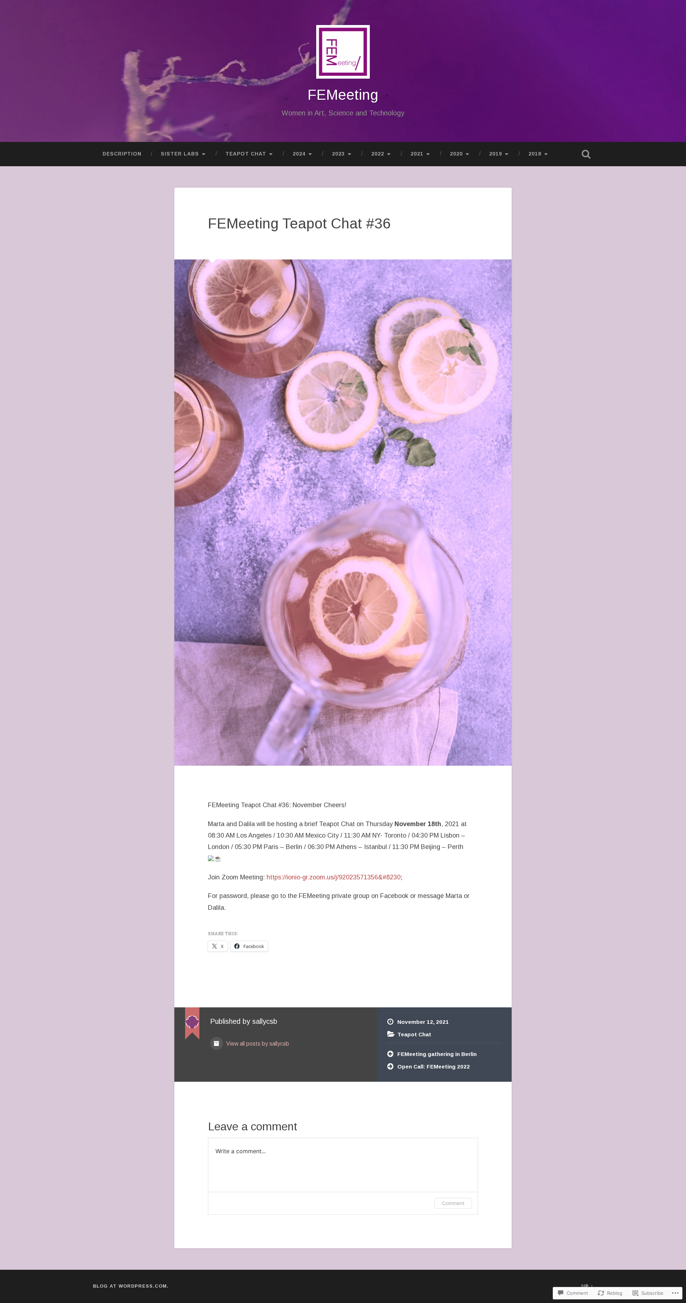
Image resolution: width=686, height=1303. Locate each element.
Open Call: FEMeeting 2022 (433, 1066)
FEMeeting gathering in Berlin (437, 1054)
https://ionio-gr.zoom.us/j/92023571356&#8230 (334, 877)
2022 (377, 154)
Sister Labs (180, 154)
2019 (495, 154)
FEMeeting (343, 95)
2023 (338, 154)
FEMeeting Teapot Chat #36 (299, 223)
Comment (453, 1203)
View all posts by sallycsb (257, 1044)
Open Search (586, 154)
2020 (456, 154)
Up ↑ (587, 1286)
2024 (299, 154)
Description (122, 154)
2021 (417, 154)
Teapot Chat (245, 154)
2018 (534, 154)
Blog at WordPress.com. (131, 1286)
